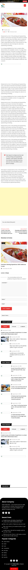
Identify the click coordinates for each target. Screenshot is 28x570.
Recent (5, 326)
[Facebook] (3, 513)
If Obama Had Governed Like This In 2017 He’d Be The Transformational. (18, 397)
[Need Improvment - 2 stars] (2, 277)
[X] (6, 513)
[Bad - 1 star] (1, 277)
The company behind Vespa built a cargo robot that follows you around (18, 379)
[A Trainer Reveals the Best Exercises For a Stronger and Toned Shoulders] (5, 415)
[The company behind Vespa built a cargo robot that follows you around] (5, 378)
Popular (14, 326)
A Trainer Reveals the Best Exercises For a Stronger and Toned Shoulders (18, 416)
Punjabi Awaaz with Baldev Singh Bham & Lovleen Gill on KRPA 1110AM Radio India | (14, 333)
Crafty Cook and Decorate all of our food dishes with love (6, 232)
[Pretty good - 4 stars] (4, 277)
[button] (25, 5)
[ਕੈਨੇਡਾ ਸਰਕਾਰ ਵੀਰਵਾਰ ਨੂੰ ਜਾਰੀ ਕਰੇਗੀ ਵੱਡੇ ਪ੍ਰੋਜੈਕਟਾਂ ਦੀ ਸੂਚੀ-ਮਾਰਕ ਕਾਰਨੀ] (5, 346)
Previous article (5, 229)
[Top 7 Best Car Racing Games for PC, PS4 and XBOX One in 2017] (5, 406)
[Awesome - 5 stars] (6, 277)
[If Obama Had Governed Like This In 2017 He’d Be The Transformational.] (5, 397)
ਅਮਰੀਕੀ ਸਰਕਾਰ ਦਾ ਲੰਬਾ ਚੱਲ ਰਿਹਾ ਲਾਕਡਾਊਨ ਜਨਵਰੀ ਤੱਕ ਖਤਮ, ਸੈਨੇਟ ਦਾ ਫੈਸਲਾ (17, 355)
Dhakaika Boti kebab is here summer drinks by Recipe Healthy (21, 232)
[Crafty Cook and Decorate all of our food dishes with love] (5, 388)
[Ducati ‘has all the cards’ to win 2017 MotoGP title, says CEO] (5, 369)
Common (22, 326)
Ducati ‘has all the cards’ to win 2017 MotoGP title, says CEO (18, 370)
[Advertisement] (14, 202)
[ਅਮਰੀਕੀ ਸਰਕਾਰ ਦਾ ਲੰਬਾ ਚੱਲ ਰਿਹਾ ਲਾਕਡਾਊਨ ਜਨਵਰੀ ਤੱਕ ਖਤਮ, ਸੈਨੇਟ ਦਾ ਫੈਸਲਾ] (5, 354)
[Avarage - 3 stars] (3, 277)
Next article (23, 229)
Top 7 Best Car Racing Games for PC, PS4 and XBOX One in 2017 (19, 407)
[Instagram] (9, 513)
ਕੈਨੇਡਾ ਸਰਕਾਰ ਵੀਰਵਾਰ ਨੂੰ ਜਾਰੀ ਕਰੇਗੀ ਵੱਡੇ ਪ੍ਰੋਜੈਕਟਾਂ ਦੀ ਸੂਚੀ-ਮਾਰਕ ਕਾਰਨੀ (18, 346)
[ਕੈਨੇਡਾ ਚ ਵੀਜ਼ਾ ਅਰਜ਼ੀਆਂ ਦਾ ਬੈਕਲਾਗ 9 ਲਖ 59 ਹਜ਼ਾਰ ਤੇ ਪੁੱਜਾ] (5, 339)
